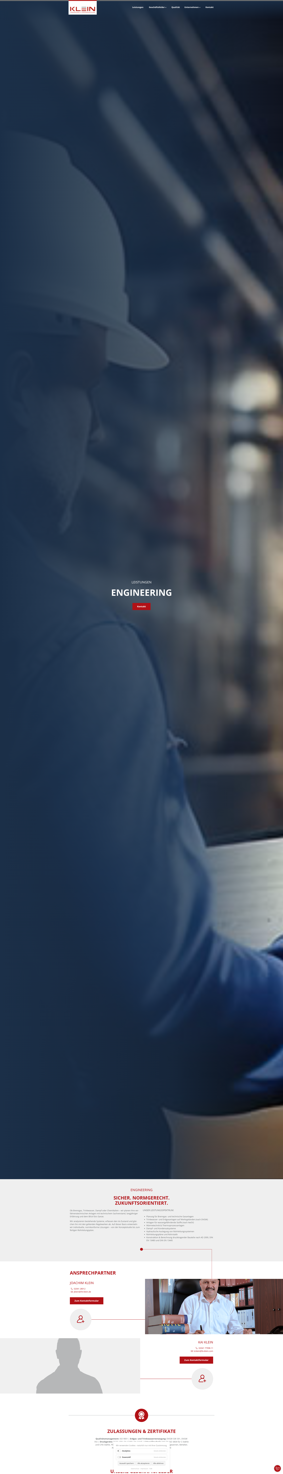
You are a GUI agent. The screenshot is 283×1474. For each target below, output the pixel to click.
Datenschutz (135, 1469)
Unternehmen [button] (191, 7)
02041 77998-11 (206, 1348)
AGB (150, 1469)
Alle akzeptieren (144, 1463)
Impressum (144, 1469)
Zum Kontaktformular (87, 1300)
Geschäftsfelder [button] (157, 7)
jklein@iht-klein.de (82, 1291)
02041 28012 (79, 1288)
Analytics (126, 1451)
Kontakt (210, 7)
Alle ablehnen (158, 1463)
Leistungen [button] (137, 7)
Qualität (175, 7)
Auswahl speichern (127, 1463)
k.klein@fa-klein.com (203, 1351)
